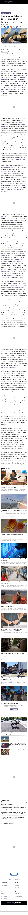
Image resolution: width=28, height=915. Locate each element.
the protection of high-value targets (16, 159)
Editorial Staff (4, 898)
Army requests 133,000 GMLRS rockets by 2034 (17, 737)
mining (20, 365)
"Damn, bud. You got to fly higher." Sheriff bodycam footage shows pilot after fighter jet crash (17, 744)
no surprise (19, 122)
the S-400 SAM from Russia (12, 167)
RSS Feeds (17, 887)
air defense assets (17, 85)
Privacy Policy (4, 884)
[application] (14, 724)
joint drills (13, 77)
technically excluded (18, 283)
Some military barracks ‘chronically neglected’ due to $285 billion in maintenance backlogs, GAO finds (14, 813)
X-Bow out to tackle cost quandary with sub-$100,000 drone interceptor (14, 511)
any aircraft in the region (11, 275)
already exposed (14, 324)
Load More (14, 709)
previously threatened (9, 367)
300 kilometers (16, 220)
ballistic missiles (8, 130)
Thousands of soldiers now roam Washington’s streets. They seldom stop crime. (12, 817)
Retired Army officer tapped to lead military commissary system (11, 582)
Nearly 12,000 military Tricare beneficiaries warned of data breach (14, 559)
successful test (18, 187)
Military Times (6, 13)
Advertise (3, 893)
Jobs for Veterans (18, 896)
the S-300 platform (14, 181)
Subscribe (17, 884)
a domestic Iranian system (8, 173)
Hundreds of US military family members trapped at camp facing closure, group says (13, 808)
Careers (16, 895)
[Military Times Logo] (8, 2)
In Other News (5, 468)
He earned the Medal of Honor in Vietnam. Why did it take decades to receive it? (14, 803)
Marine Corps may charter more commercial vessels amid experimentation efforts (14, 822)
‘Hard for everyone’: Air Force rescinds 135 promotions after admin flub (11, 605)
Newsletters (17, 885)
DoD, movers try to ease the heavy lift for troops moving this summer (13, 678)
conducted (19, 383)
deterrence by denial (10, 142)
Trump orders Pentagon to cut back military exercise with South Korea (17, 750)
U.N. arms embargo (14, 285)
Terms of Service (4, 885)
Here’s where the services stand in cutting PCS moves (12, 654)
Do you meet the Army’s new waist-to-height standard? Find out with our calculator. (12, 629)
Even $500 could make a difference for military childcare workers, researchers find (12, 486)
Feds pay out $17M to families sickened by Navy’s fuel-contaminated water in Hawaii (13, 702)
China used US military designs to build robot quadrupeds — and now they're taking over (14, 733)
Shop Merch (17, 889)
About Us (17, 893)
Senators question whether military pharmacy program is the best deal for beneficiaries (12, 535)
